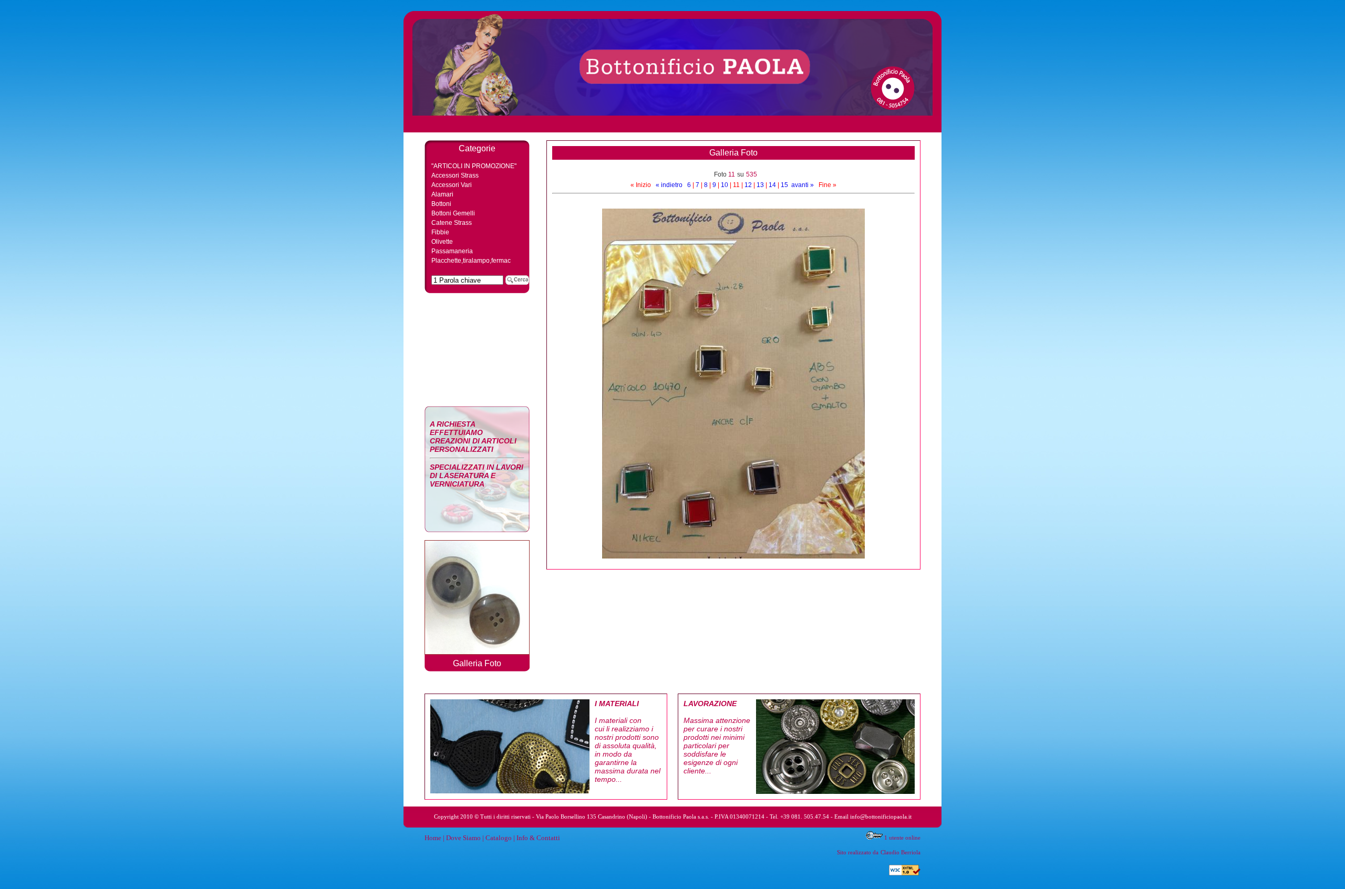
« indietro (669, 185)
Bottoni (441, 204)
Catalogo (498, 838)
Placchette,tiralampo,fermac (471, 260)
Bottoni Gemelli (453, 213)
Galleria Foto (477, 663)
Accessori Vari (451, 185)
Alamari (442, 194)
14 (772, 185)
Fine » (827, 185)
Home (433, 838)
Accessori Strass (455, 175)
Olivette (442, 241)
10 (724, 185)
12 (748, 185)
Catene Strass (451, 222)
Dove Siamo (463, 838)
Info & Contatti (538, 838)
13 (760, 185)
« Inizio (640, 185)
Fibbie (440, 232)
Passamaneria (452, 251)
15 (784, 185)
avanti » (802, 185)
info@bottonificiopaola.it (881, 816)
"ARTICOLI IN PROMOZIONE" (473, 166)
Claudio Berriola (900, 852)
